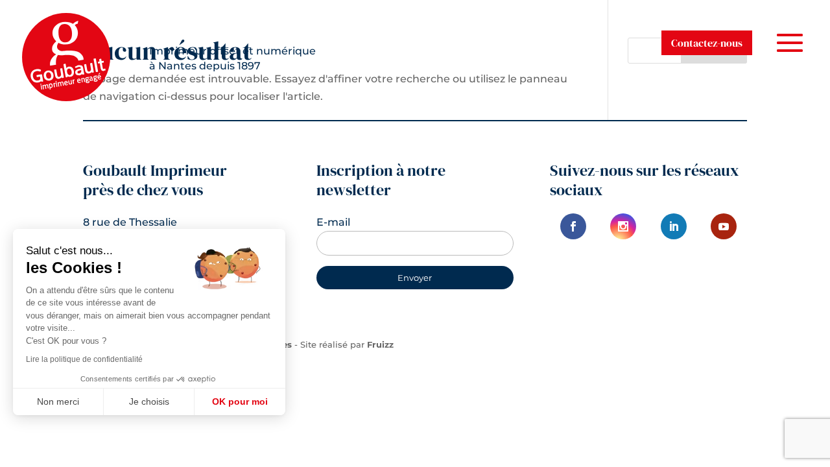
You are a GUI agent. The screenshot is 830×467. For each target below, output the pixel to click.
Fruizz (380, 344)
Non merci (58, 401)
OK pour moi (240, 401)
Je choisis (149, 401)
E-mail (333, 222)
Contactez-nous (706, 43)
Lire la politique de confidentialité (84, 359)
